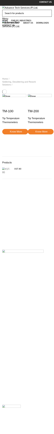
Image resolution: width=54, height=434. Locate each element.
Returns (6, 380)
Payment (7, 388)
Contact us (8, 353)
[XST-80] (7, 170)
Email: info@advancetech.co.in (21, 288)
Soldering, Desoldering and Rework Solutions (19, 83)
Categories (10, 44)
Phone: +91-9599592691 (18, 284)
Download (7, 348)
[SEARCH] (47, 13)
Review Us (8, 418)
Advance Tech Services (16, 307)
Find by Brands (10, 361)
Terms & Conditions (12, 384)
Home (5, 79)
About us (7, 344)
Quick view (6, 142)
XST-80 (17, 169)
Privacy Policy (9, 376)
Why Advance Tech (12, 357)
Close (7, 96)
